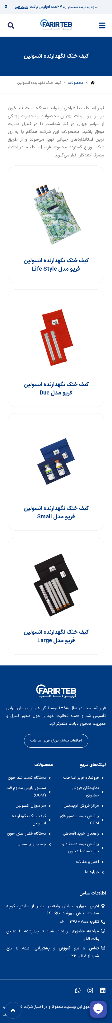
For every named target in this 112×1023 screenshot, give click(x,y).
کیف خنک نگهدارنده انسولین (56, 56)
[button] (11, 25)
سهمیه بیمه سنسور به (56, 7)
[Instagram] (90, 990)
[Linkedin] (102, 990)
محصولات (75, 83)
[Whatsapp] (78, 990)
